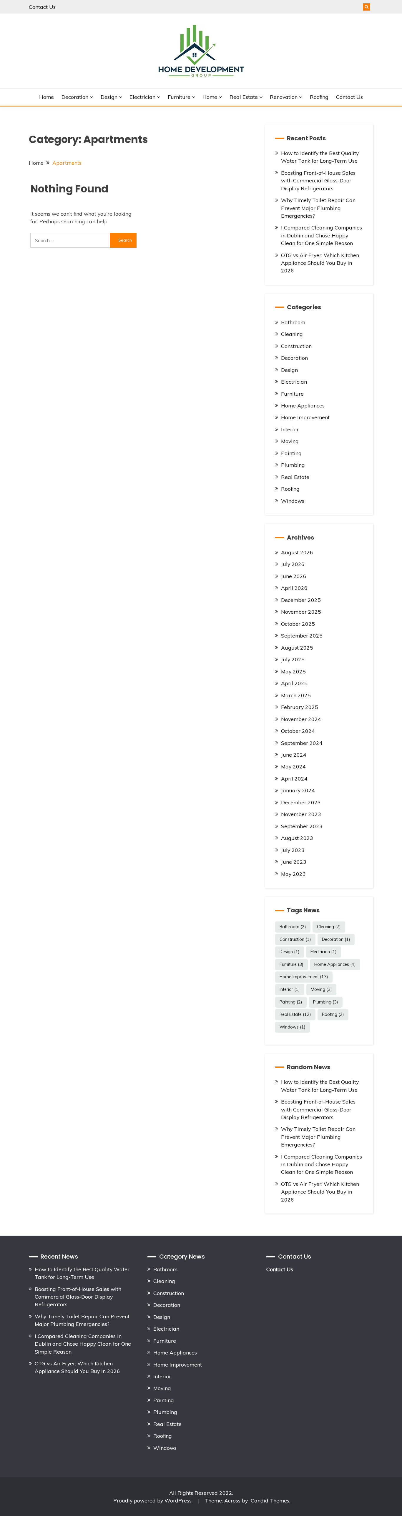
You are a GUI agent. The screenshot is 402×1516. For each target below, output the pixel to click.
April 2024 (294, 778)
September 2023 (302, 826)
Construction (296, 346)
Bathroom (293, 322)
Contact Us (42, 7)
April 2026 (294, 588)
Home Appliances (303, 405)
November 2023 (301, 814)
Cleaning (292, 334)
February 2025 (299, 707)
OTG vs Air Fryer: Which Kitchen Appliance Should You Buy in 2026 (320, 263)
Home (46, 97)
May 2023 (293, 874)
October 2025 (298, 623)
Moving (290, 441)
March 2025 (296, 695)
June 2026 (293, 576)
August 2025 (297, 647)
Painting (291, 453)
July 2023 (293, 850)
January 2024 (298, 790)
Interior (290, 429)
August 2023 (297, 838)
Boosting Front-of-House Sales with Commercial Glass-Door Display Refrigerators (318, 180)
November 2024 (301, 719)
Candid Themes (270, 1500)
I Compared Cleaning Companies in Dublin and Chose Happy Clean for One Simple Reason (321, 235)
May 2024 (293, 766)
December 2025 (301, 600)
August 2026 (297, 552)
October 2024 (298, 731)
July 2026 (293, 564)
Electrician (142, 97)
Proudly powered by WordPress (153, 1500)
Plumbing (293, 465)
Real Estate (244, 97)
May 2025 (293, 671)
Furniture (179, 97)
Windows (292, 500)
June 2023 (293, 861)
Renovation (284, 97)
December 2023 (301, 802)
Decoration (75, 97)
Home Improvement (305, 417)
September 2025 (302, 635)
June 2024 (293, 754)
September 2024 (302, 743)
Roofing (319, 97)
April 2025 (294, 683)
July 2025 (293, 659)
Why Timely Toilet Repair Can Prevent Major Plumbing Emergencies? (318, 208)
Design (109, 97)
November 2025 (301, 611)
